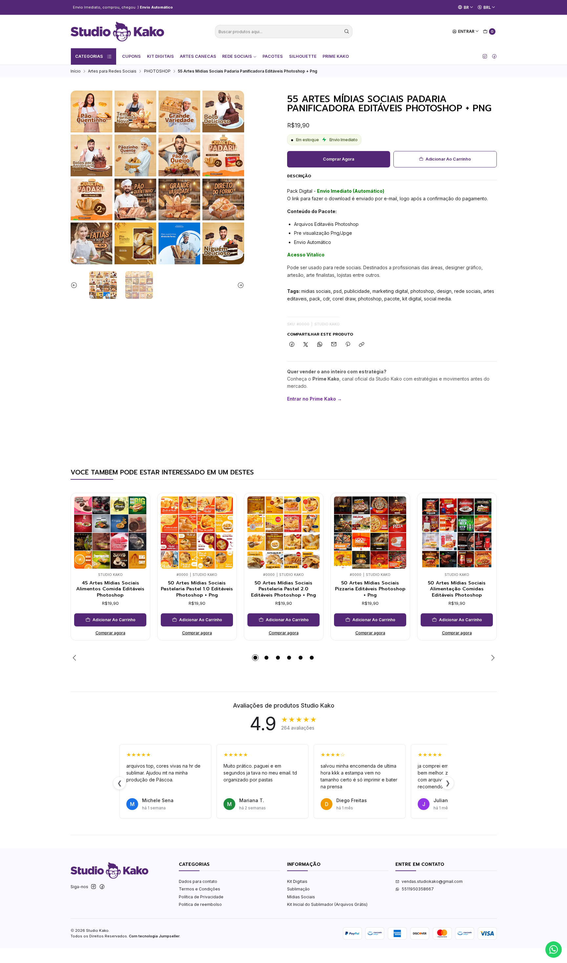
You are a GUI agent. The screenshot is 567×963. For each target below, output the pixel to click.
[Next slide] (239, 285)
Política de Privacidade (201, 896)
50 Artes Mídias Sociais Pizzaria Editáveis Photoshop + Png (370, 589)
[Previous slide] (75, 285)
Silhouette (303, 56)
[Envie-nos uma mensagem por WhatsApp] (553, 949)
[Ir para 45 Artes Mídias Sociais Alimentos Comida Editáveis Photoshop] (110, 532)
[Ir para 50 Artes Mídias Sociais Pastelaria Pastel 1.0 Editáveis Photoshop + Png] (197, 532)
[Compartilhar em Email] (334, 345)
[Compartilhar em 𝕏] (306, 345)
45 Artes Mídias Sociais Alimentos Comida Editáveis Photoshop (110, 589)
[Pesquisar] (346, 31)
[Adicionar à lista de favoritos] (139, 524)
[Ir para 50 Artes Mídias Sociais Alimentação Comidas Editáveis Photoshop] (457, 532)
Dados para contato (198, 881)
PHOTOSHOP (157, 71)
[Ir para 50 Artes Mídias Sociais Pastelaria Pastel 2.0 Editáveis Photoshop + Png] (283, 532)
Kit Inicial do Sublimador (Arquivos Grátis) (327, 904)
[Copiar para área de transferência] (362, 345)
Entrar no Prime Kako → (314, 399)
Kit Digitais (160, 56)
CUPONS (131, 56)
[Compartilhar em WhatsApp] (320, 345)
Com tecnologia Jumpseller (154, 936)
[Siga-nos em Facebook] (494, 56)
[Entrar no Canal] (142, 7)
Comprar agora (338, 159)
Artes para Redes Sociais (112, 71)
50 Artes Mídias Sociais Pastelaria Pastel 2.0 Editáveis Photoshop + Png (283, 589)
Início (76, 71)
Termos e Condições (199, 888)
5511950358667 (418, 888)
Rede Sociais (237, 56)
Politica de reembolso (200, 904)
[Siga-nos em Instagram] (484, 56)
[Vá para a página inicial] (117, 31)
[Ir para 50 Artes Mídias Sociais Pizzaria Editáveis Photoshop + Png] (370, 532)
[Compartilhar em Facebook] (292, 345)
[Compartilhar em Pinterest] (348, 345)
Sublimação (298, 888)
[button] (255, 658)
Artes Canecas (198, 56)
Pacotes (272, 56)
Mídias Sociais (301, 896)
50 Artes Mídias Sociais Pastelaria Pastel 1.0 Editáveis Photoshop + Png (197, 589)
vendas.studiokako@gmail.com (432, 881)
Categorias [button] (89, 56)
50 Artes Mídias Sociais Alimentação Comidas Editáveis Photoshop (457, 589)
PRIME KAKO (336, 56)
